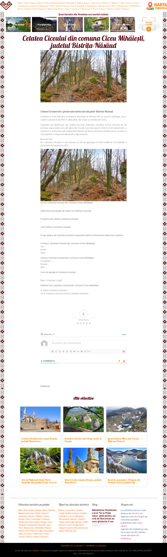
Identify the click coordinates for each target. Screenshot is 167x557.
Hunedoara (91, 6)
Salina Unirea (70, 24)
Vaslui (117, 9)
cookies (35, 550)
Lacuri (71, 516)
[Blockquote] (74, 351)
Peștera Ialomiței (123, 24)
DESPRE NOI (67, 546)
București (96, 3)
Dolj (51, 6)
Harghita (80, 6)
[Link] (82, 351)
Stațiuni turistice (66, 528)
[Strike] (63, 351)
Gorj (73, 6)
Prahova (41, 9)
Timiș (94, 9)
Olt (34, 9)
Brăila (79, 3)
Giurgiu (66, 6)
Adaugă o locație (148, 23)
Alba (20, 3)
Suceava (75, 9)
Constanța (22, 6)
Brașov (87, 3)
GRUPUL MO (137, 513)
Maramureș (123, 6)
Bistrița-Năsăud (58, 3)
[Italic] (56, 351)
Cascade (70, 510)
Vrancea (125, 9)
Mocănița (96, 24)
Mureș (20, 9)
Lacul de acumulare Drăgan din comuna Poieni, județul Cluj (124, 481)
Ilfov (114, 6)
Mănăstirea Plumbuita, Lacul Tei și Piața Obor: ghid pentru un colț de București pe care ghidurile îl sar (104, 516)
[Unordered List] (71, 351)
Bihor (47, 3)
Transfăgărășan (44, 24)
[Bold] (52, 351)
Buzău (105, 3)
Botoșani (70, 3)
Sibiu (67, 9)
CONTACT (79, 546)
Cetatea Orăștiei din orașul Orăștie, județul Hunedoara (39, 440)
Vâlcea (110, 9)
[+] (88, 351)
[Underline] (60, 351)
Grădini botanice (73, 513)
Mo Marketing (130, 537)
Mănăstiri (79, 516)
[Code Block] (78, 351)
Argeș (32, 3)
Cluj (135, 3)
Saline (61, 522)
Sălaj (49, 9)
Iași (108, 6)
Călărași (113, 3)
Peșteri (81, 519)
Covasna (32, 6)
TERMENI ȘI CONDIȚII (96, 546)
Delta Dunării (18, 24)
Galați (58, 6)
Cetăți (61, 513)
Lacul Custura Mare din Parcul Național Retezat (123, 440)
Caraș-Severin (125, 3)
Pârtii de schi (70, 531)
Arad (26, 3)
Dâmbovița (43, 6)
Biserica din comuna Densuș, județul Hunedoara (82, 481)
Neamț (28, 9)
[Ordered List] (67, 351)
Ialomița (101, 6)
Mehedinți (134, 6)
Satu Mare (58, 9)
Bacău (40, 3)
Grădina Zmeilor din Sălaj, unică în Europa (83, 440)
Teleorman (85, 9)
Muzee (74, 519)
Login (123, 334)
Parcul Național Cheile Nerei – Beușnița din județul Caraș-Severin (39, 481)
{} (85, 351)
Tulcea (102, 9)
